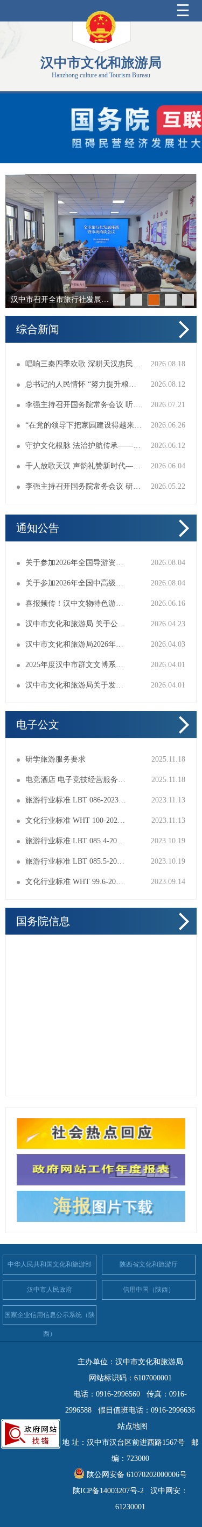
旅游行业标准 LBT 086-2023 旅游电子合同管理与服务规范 (76, 800)
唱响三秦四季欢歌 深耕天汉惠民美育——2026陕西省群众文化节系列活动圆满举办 (84, 364)
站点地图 (132, 1426)
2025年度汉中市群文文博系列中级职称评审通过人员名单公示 (76, 665)
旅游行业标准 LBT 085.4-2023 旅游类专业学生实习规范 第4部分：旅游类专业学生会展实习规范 (76, 841)
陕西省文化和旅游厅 (149, 1264)
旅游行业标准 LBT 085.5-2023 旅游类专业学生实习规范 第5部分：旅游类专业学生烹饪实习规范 (76, 861)
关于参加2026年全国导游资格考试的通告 (76, 563)
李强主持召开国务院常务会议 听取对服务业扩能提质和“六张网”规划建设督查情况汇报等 (84, 405)
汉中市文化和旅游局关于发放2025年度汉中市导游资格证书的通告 (76, 685)
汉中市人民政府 (49, 1289)
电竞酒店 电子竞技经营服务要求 (76, 780)
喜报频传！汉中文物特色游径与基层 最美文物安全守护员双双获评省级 (76, 603)
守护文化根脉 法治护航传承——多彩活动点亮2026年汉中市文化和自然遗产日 (84, 446)
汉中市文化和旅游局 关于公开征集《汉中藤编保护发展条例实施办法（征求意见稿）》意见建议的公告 (76, 624)
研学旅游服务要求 (55, 759)
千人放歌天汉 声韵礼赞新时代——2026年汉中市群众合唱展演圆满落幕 (84, 466)
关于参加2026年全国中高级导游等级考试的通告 (76, 583)
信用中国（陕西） (149, 1289)
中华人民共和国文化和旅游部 (50, 1264)
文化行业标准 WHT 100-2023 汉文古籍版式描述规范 (76, 820)
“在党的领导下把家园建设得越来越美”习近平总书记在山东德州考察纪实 (84, 425)
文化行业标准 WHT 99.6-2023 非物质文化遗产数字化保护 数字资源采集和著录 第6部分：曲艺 (76, 882)
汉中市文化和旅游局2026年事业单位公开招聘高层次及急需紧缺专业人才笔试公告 (76, 644)
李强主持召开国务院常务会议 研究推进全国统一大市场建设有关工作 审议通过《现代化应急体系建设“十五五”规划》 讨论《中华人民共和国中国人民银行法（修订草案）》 (84, 486)
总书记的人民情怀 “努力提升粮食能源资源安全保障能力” (84, 384)
